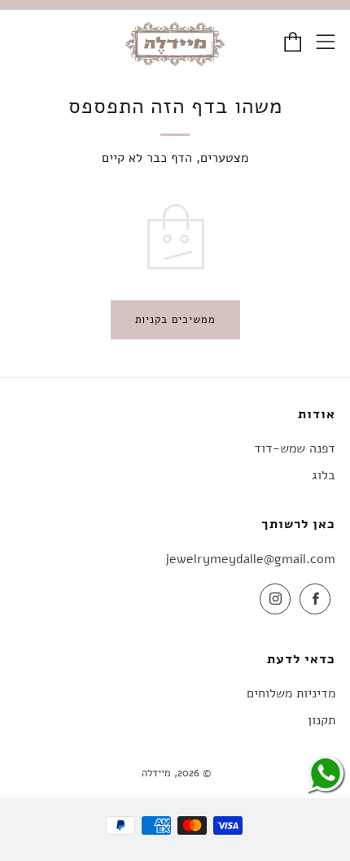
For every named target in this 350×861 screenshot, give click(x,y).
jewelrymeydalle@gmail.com (250, 559)
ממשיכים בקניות (175, 319)
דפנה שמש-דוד (294, 448)
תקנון (321, 720)
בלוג (323, 475)
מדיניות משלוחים (291, 693)
